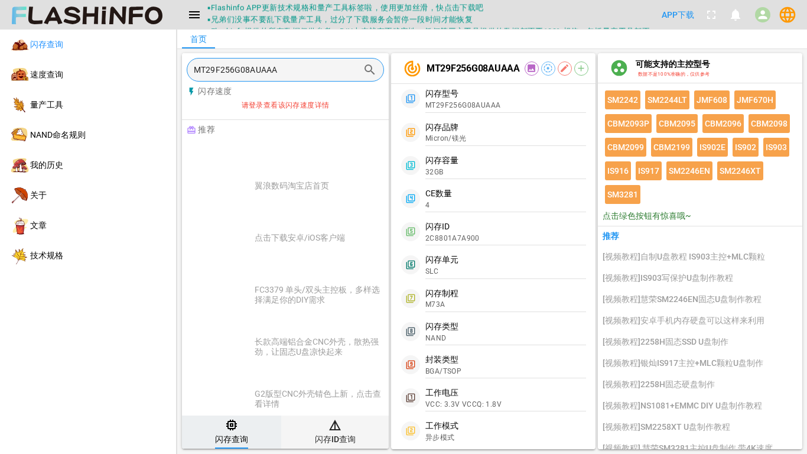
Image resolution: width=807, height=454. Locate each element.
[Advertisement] (315, 155)
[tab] (231, 432)
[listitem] (88, 45)
